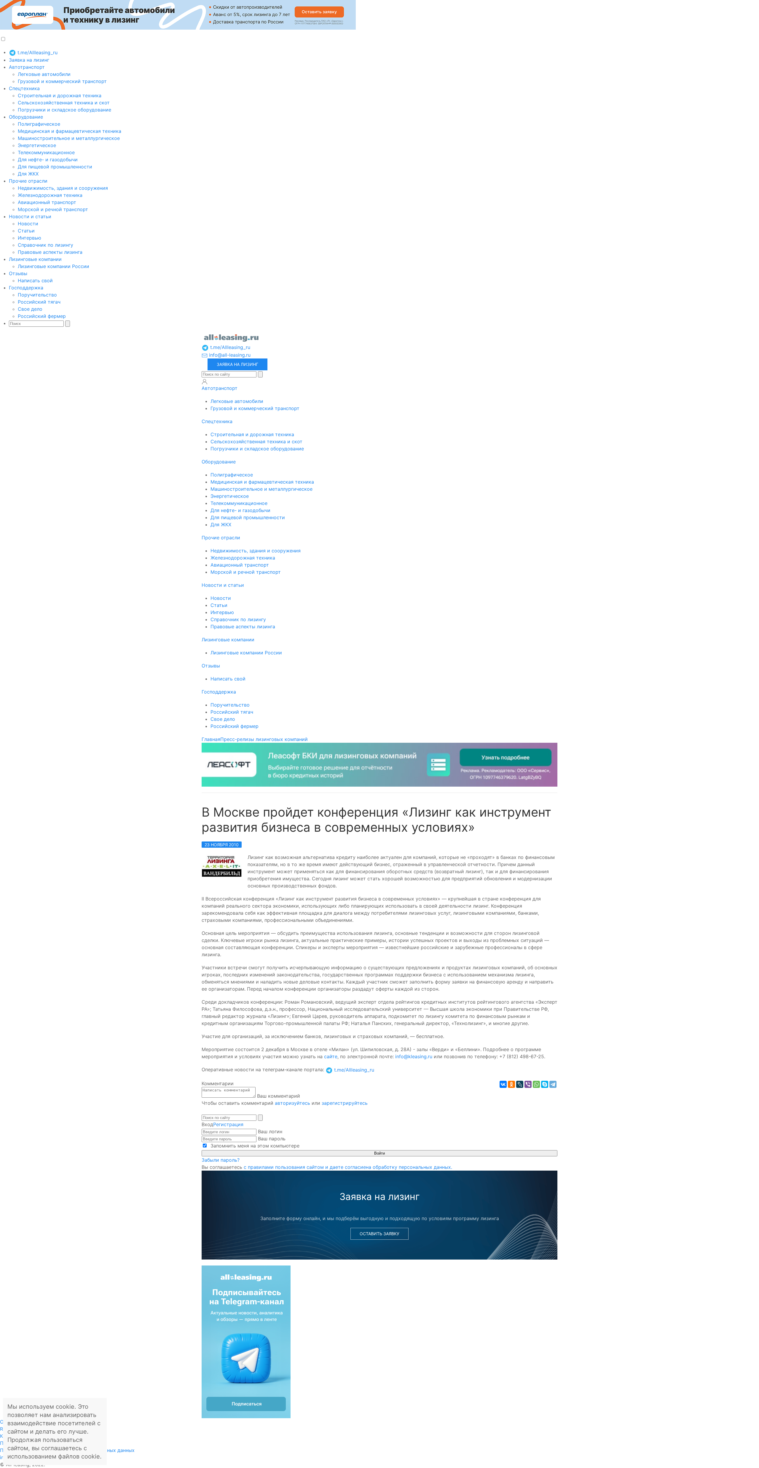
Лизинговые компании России (53, 266)
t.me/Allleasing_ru (37, 52)
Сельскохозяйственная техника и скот (64, 103)
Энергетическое (37, 145)
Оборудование (26, 117)
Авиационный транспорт (47, 202)
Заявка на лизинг (29, 60)
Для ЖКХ (28, 174)
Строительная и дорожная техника (59, 95)
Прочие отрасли (28, 181)
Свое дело (30, 309)
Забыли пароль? (221, 1160)
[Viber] (528, 1084)
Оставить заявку (379, 1233)
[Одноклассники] (511, 1084)
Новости (28, 224)
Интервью (29, 238)
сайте (330, 1056)
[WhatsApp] (536, 1084)
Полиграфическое (39, 124)
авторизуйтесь (292, 1103)
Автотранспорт (27, 67)
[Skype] (544, 1084)
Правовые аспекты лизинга (50, 252)
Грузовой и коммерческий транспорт (62, 81)
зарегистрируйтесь (345, 1103)
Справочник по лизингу (45, 245)
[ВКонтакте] (503, 1084)
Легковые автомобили (44, 74)
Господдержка (26, 288)
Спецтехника (24, 88)
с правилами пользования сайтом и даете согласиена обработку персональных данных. (348, 1167)
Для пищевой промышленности (55, 167)
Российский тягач (39, 302)
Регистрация (228, 1124)
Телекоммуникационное (46, 152)
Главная (211, 739)
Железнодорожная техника (50, 195)
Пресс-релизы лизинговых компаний (264, 739)
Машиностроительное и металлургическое (69, 138)
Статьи (26, 231)
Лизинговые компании (35, 259)
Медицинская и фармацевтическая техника (69, 131)
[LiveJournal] (519, 1084)
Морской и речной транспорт (53, 209)
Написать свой (35, 280)
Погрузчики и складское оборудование (64, 110)
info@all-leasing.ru (229, 355)
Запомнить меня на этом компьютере (254, 1146)
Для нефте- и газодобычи (48, 159)
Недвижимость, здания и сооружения (63, 188)
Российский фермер (42, 316)
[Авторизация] (205, 382)
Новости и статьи (30, 216)
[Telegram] (553, 1084)
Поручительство (37, 295)
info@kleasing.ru (413, 1056)
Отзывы (18, 273)
